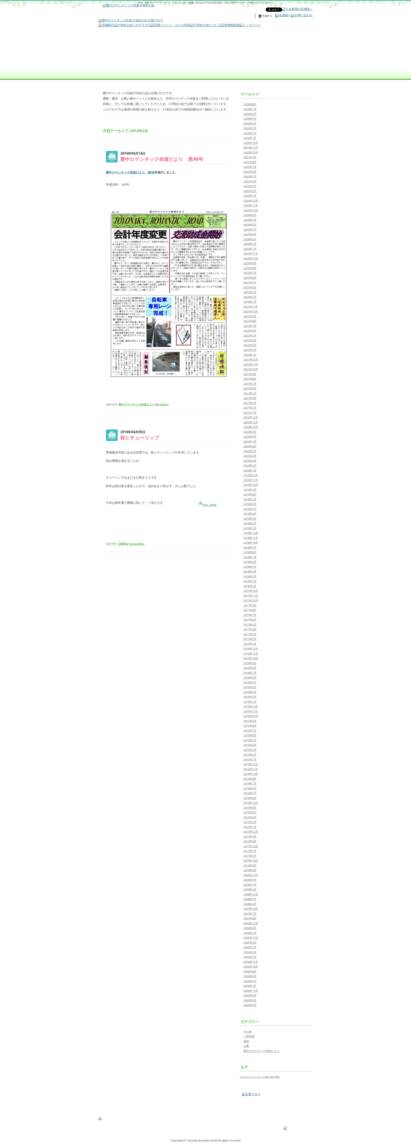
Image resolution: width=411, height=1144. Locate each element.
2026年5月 (249, 119)
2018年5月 (249, 567)
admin (163, 404)
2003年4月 (249, 1005)
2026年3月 (249, 128)
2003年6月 (249, 1000)
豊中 (277, 1076)
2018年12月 (250, 533)
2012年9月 (249, 836)
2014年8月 (249, 779)
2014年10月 (250, 774)
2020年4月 (249, 456)
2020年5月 (249, 451)
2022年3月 (249, 345)
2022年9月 (249, 316)
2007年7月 (249, 914)
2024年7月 (249, 220)
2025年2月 (249, 191)
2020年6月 (249, 446)
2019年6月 (249, 504)
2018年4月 (249, 571)
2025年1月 (249, 196)
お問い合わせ (253, 1120)
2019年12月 (250, 475)
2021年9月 (249, 374)
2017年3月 (249, 634)
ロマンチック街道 (259, 1076)
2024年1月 (249, 249)
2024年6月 (249, 225)
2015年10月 (250, 716)
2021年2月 (249, 408)
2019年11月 (250, 480)
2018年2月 (249, 581)
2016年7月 (249, 673)
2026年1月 (249, 138)
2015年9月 (249, 721)
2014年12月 (250, 764)
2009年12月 (250, 875)
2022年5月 (249, 335)
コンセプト (214, 1117)
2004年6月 (249, 976)
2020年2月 (249, 465)
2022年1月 (249, 355)
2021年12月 (250, 359)
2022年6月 (249, 331)
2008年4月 (249, 904)
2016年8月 (249, 668)
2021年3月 (249, 403)
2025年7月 (249, 167)
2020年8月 (249, 437)
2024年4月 (249, 234)
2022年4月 (249, 340)
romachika (136, 544)
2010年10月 (250, 860)
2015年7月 (249, 730)
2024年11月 (250, 205)
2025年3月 (249, 186)
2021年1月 (249, 413)
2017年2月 (249, 639)
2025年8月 (249, 162)
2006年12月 (250, 923)
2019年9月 (249, 490)
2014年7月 (249, 783)
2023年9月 (249, 263)
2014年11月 (250, 769)
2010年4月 (249, 870)
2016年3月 (249, 692)
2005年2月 (249, 957)
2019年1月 (249, 528)
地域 (272, 1076)
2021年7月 (249, 384)
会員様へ (250, 1124)
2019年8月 (249, 494)
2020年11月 (250, 422)
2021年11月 (250, 364)
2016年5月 (249, 682)
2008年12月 (250, 894)
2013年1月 (249, 827)
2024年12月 (250, 201)
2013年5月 (249, 812)
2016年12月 (250, 648)
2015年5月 (249, 740)
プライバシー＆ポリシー (297, 1117)
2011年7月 (249, 851)
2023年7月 (249, 273)
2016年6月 (249, 677)
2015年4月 (249, 745)
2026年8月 (249, 104)
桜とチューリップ (139, 437)
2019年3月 (249, 519)
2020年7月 (249, 441)
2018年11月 (250, 538)
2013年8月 (249, 808)
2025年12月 (250, 143)
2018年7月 (249, 557)
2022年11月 (250, 307)
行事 (246, 1046)
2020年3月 (249, 461)
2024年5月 (249, 229)
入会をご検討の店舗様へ (259, 1127)
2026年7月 (249, 109)
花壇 (121, 544)
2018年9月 (249, 547)
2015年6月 (249, 735)
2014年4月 (249, 798)
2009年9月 (249, 880)
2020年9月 (249, 432)
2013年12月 (250, 803)
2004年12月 (250, 962)
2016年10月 (250, 658)
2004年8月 (249, 971)
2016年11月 (250, 653)
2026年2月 (249, 133)
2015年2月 (249, 754)
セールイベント (216, 1130)
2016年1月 (249, 702)
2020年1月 (249, 470)
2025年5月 (249, 176)
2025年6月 (249, 172)
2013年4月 (249, 817)
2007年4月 (249, 918)
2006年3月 (249, 933)
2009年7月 (249, 885)
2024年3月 (249, 239)
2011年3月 (249, 856)
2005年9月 (249, 942)
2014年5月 (249, 793)
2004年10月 (250, 966)
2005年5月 (249, 952)
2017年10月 (250, 600)
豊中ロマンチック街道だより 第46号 (161, 159)
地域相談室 (252, 1117)
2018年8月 (249, 552)
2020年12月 (250, 417)
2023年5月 (249, 282)
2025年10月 (250, 152)
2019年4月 (249, 514)
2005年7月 (249, 947)
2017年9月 (249, 605)
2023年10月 (250, 258)
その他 (247, 1032)
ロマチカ (244, 1076)
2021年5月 (249, 393)
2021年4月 (249, 398)
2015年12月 (250, 706)
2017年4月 (249, 629)
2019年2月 (249, 523)
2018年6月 (249, 562)
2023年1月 (249, 302)
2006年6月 (249, 928)
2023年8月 (249, 268)
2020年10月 (250, 427)
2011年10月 (250, 846)
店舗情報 (213, 1124)
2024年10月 (250, 210)
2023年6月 (249, 278)
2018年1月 (249, 586)
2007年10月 (250, 909)
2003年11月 (250, 991)
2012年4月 (249, 841)
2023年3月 (249, 292)
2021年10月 (250, 369)
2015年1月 (249, 759)
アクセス (213, 1127)
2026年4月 (249, 123)
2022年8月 (249, 321)
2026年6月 (249, 114)
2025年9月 (249, 157)
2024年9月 (249, 215)
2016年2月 (249, 697)
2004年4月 (249, 981)
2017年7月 (249, 615)
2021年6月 (249, 388)
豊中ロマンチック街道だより (137, 404)
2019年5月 (249, 509)
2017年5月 (249, 624)
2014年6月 (249, 788)
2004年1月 (249, 986)
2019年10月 (250, 485)
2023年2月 (249, 297)
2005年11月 (250, 938)
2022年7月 (249, 326)
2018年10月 (250, 542)
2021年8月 (249, 379)
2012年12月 (250, 832)
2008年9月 (249, 899)
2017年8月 (249, 610)
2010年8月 (249, 865)
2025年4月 (249, 181)
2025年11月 (250, 147)
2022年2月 (249, 350)
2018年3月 (249, 576)
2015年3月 (249, 750)
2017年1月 (249, 644)
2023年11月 (250, 253)
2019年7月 (249, 499)
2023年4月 (249, 287)
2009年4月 (249, 889)
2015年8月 (249, 726)
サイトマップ (291, 1120)
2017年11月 (250, 596)
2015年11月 (250, 711)
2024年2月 (249, 244)
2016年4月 (249, 687)
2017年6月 (249, 620)
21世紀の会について (219, 1120)
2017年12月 (250, 591)
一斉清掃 (249, 1036)
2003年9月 (249, 995)
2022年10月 (250, 311)
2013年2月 (249, 822)
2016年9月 (249, 663)
